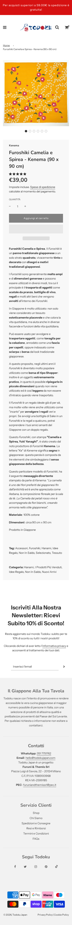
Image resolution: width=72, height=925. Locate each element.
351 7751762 (44, 753)
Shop (36, 813)
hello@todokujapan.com (40, 758)
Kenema (14, 145)
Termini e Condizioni (36, 833)
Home (6, 45)
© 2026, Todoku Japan (15, 914)
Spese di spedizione (42, 187)
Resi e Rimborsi (36, 828)
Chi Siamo (36, 818)
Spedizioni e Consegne (36, 823)
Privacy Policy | (46, 914)
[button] (26, 131)
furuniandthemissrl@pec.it (39, 785)
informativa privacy (54, 646)
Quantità (14, 199)
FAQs (36, 839)
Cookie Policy (61, 914)
